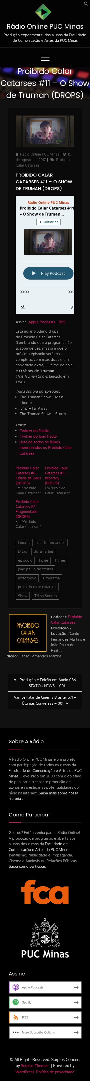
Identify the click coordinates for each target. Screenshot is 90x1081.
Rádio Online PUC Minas (45, 26)
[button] (86, 5)
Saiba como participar (27, 866)
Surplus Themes (34, 1065)
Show (23, 595)
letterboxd (27, 578)
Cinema (24, 542)
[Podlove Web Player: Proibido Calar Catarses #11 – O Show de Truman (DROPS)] (45, 255)
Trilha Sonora (45, 595)
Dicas (22, 551)
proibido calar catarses (37, 586)
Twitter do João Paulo (38, 436)
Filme (43, 560)
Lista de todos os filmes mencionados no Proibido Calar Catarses (46, 448)
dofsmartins (44, 551)
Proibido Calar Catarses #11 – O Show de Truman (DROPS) (44, 182)
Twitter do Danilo (35, 430)
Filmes (60, 560)
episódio (25, 560)
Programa (51, 578)
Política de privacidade (55, 1071)
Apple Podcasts (41, 322)
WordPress (25, 1071)
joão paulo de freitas (35, 569)
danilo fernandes (51, 542)
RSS (62, 322)
